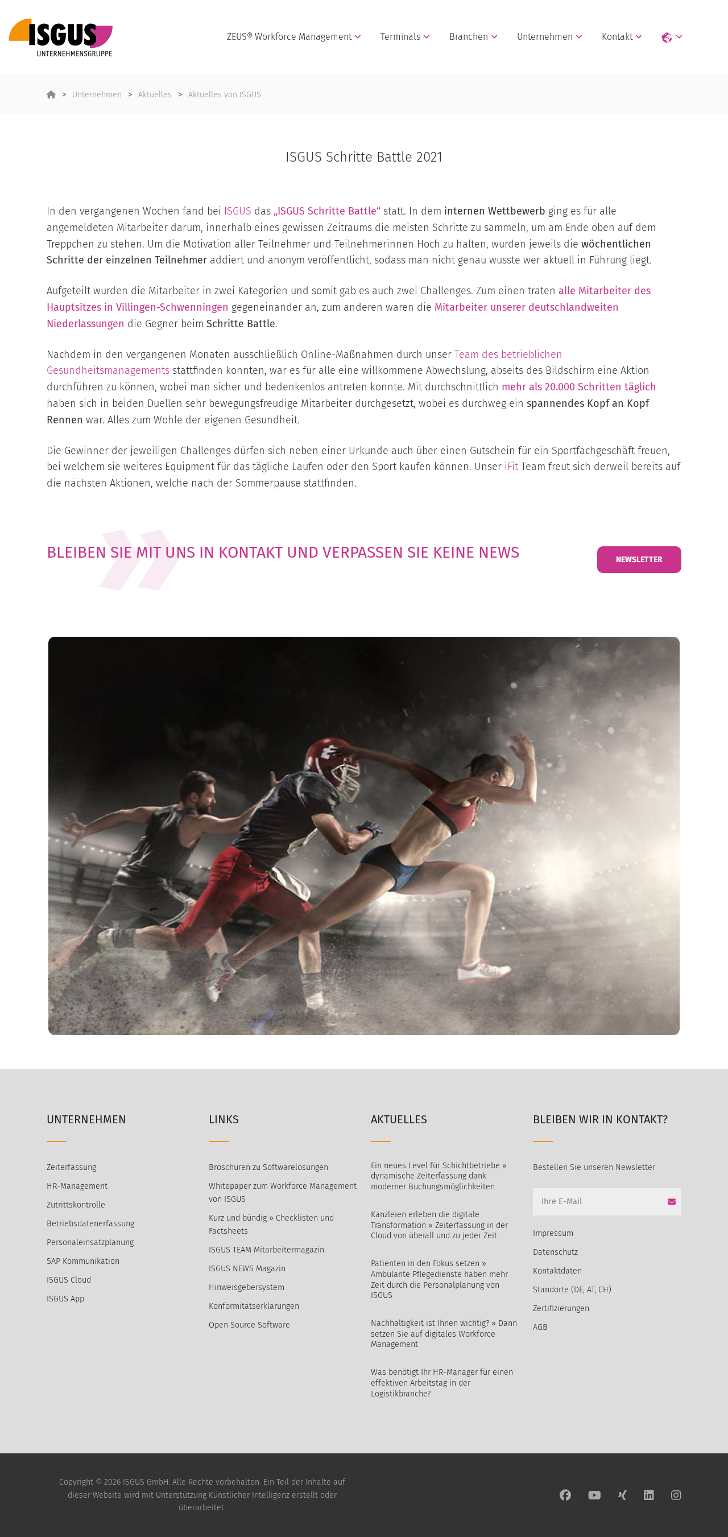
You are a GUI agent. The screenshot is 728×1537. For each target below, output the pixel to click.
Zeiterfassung (71, 1167)
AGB (540, 1327)
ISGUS (237, 211)
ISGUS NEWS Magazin (247, 1269)
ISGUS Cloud (69, 1280)
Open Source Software (249, 1325)
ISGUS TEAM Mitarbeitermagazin (266, 1250)
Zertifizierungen (561, 1308)
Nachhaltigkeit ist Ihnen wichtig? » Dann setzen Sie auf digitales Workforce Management (444, 1333)
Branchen (468, 37)
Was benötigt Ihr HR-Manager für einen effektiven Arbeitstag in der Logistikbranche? (442, 1382)
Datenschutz (555, 1252)
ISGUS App (65, 1299)
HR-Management (77, 1186)
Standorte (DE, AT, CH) (572, 1290)
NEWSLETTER (639, 559)
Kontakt (617, 37)
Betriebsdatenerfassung (90, 1224)
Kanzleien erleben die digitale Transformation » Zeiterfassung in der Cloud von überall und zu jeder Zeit (439, 1225)
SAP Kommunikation (83, 1261)
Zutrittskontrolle (76, 1205)
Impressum (553, 1233)
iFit (511, 466)
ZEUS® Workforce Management (289, 37)
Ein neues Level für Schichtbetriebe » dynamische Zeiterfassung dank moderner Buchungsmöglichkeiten (439, 1176)
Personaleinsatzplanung (90, 1242)
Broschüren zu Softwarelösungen (268, 1167)
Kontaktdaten (557, 1271)
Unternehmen (545, 37)
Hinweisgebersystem (246, 1287)
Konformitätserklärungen (254, 1306)
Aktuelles (155, 95)
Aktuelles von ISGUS (224, 95)
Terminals (400, 37)
